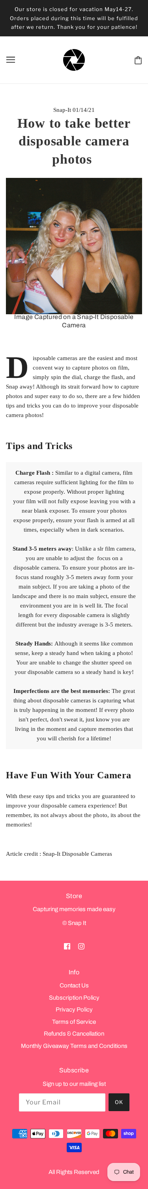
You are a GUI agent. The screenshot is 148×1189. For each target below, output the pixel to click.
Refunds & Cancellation (74, 1033)
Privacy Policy (74, 1009)
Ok (119, 1102)
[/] (74, 59)
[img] (67, 946)
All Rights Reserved (74, 1172)
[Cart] (136, 59)
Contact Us (74, 985)
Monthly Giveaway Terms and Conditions (74, 1046)
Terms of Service (74, 1022)
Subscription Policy (74, 998)
